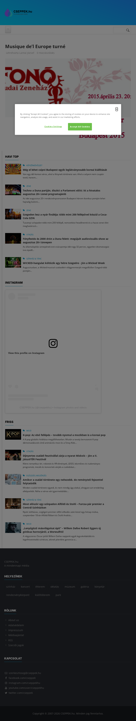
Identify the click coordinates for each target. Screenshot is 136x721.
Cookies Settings (53, 126)
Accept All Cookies (80, 126)
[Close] (117, 109)
